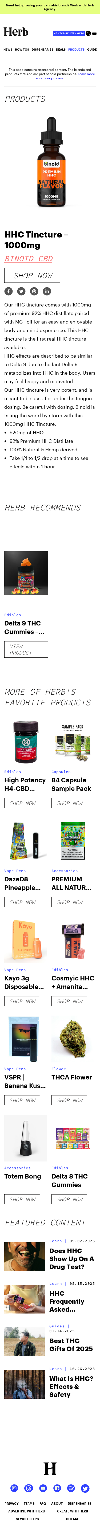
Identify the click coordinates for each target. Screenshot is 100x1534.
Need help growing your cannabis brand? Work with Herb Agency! (50, 7)
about (57, 1503)
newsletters (27, 1519)
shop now (32, 275)
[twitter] (21, 291)
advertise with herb (69, 33)
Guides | (59, 1326)
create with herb (72, 1511)
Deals (61, 49)
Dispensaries (42, 49)
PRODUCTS (76, 49)
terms (29, 1503)
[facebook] (8, 291)
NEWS (7, 49)
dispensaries (79, 1503)
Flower (58, 1068)
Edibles (12, 614)
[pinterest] (34, 291)
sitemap (73, 1519)
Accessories (64, 870)
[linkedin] (47, 291)
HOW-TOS (22, 49)
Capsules (61, 771)
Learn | (58, 1240)
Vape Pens (15, 870)
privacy (12, 1503)
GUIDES (93, 49)
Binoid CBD (28, 258)
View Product (20, 649)
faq (42, 1503)
